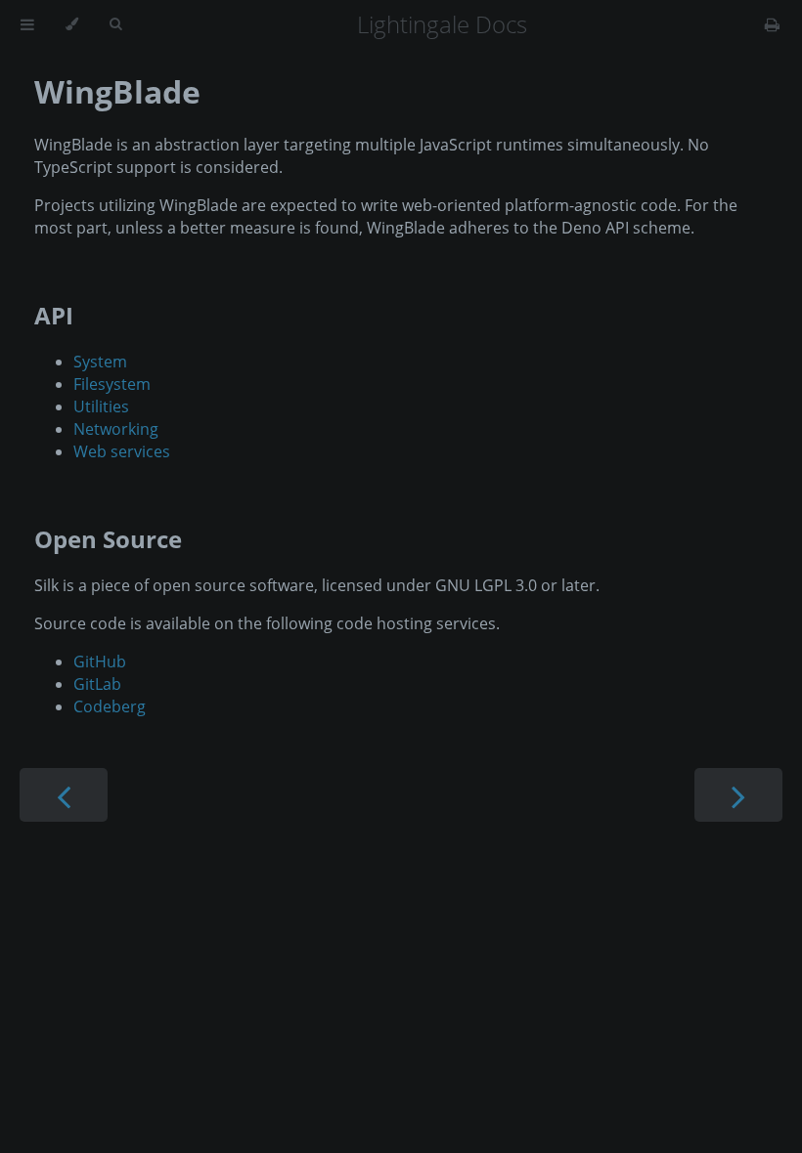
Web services (121, 451)
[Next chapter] (738, 795)
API (53, 315)
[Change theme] (72, 24)
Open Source (108, 539)
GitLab (97, 684)
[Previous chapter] (64, 795)
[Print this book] (772, 24)
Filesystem (112, 384)
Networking (115, 429)
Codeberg (109, 706)
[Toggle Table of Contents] (27, 24)
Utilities (101, 406)
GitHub (99, 661)
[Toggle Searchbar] (115, 24)
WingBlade (117, 91)
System (100, 361)
